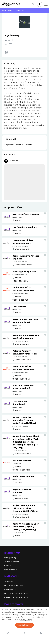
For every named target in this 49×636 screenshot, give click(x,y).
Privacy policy (10, 558)
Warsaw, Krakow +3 (22, 249)
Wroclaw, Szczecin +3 (23, 265)
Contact (7, 566)
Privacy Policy (26, 620)
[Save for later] (45, 213)
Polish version (10, 570)
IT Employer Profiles (13, 585)
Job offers (8, 581)
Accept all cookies (24, 625)
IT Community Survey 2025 (16, 593)
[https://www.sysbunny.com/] (6, 52)
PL (33, 4)
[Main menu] (46, 4)
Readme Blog (10, 589)
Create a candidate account (16, 597)
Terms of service (11, 562)
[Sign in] (39, 4)
